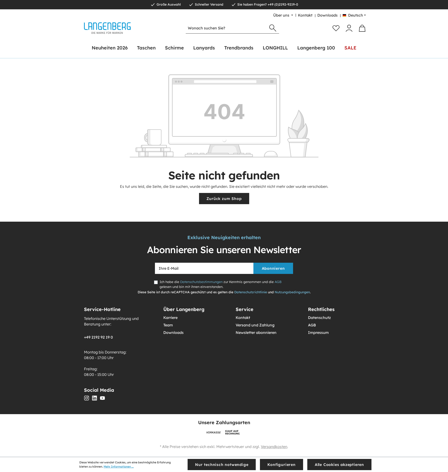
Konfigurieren (281, 464)
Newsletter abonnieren (256, 332)
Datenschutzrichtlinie (250, 292)
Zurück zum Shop (224, 198)
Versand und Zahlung (255, 325)
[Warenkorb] (362, 28)
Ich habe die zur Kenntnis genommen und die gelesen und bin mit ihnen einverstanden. (220, 284)
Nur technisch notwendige (221, 464)
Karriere (170, 317)
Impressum (318, 332)
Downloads (327, 15)
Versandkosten (274, 446)
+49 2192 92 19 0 (98, 337)
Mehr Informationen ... (119, 466)
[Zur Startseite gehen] (107, 28)
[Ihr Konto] (349, 28)
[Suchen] (272, 28)
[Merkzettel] (336, 28)
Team (168, 325)
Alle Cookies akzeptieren (339, 464)
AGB (278, 282)
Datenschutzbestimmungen (201, 282)
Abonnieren (273, 268)
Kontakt (305, 15)
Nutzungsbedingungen (292, 292)
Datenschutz (319, 317)
